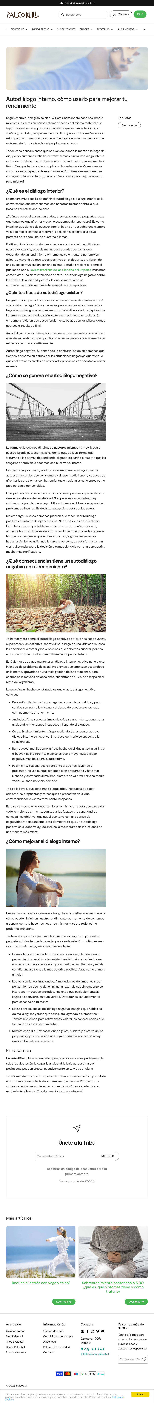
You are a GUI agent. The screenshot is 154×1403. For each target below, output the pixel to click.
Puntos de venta (16, 1352)
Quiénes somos (15, 1331)
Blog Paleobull (14, 1336)
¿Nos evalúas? (14, 1341)
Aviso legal (49, 1341)
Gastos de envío (53, 1331)
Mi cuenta (123, 14)
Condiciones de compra (58, 1336)
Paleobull (21, 1385)
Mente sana (129, 125)
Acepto (140, 1394)
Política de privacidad (56, 1347)
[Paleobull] (23, 15)
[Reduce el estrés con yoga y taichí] (40, 1252)
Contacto (49, 1352)
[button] (140, 14)
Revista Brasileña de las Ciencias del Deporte (60, 270)
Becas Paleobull (15, 1347)
